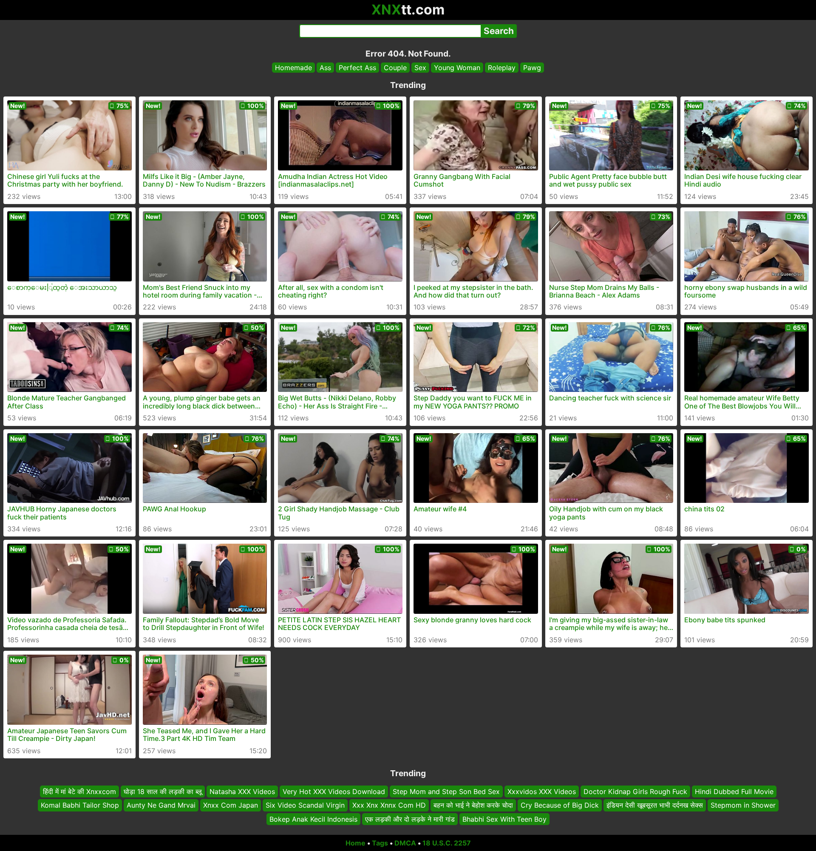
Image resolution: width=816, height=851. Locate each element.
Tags (380, 843)
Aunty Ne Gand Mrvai (161, 805)
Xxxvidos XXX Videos (541, 791)
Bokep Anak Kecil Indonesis (313, 819)
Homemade (293, 67)
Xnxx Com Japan (230, 805)
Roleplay (502, 67)
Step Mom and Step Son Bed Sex (446, 791)
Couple (395, 67)
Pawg (532, 67)
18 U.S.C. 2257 (446, 843)
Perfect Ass (357, 67)
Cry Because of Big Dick (560, 805)
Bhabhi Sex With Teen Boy (504, 819)
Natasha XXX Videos (242, 791)
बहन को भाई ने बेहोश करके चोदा (473, 805)
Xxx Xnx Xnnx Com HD (389, 805)
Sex (420, 67)
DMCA (405, 843)
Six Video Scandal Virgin (305, 805)
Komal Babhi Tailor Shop (80, 805)
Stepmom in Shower (743, 805)
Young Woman (457, 67)
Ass (325, 67)
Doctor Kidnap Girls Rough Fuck (635, 791)
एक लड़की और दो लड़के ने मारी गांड (410, 819)
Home (356, 843)
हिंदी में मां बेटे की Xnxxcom (79, 791)
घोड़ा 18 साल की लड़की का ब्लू (163, 791)
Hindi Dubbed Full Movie (734, 791)
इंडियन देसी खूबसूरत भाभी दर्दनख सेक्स (654, 805)
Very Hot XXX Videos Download (334, 791)
